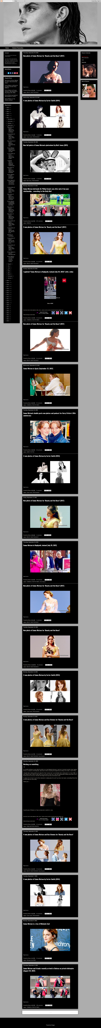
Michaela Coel (30, 960)
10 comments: (39, 869)
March (9, 274)
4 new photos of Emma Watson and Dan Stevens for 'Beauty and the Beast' (48, 834)
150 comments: (39, 1005)
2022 (7, 115)
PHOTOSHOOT (36, 137)
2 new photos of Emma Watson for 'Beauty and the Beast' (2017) (44, 227)
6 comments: (39, 490)
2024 (7, 111)
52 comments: (39, 403)
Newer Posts (26, 1012)
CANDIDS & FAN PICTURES (33, 319)
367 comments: (39, 221)
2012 (7, 296)
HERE (51, 303)
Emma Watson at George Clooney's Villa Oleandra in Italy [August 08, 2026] (11, 91)
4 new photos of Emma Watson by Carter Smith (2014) (41, 100)
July (9, 266)
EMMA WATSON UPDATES (33, 826)
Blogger (53, 1025)
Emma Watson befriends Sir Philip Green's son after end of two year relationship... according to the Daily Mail (46, 190)
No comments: (39, 261)
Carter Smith (29, 137)
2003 (7, 314)
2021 (7, 117)
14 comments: (39, 754)
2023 (7, 113)
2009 (7, 302)
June (9, 268)
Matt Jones (29, 180)
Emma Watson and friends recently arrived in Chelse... (10, 259)
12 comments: (40, 664)
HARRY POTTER (30, 452)
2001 (7, 318)
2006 (7, 308)
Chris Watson (43, 581)
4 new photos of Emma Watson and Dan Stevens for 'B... (11, 240)
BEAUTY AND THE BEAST (33, 92)
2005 (7, 310)
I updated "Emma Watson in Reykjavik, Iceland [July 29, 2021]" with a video (48, 272)
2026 (7, 107)
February (10, 276)
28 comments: (39, 450)
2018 (7, 284)
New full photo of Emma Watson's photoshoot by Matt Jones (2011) (45, 145)
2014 (7, 292)
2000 (7, 320)
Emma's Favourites (17, 48)
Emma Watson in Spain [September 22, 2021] (38, 368)
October (10, 123)
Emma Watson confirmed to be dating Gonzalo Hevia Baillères (11, 86)
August (9, 264)
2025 (7, 109)
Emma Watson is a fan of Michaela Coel (36, 924)
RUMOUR (29, 223)
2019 (7, 282)
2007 (7, 306)
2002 (7, 316)
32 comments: (39, 913)
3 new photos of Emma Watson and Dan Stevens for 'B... (11, 230)
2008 (7, 304)
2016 (7, 288)
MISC (34, 960)
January (10, 278)
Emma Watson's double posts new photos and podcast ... (11, 183)
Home (7, 48)
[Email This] (45, 90)
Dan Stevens (42, 756)
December (10, 119)
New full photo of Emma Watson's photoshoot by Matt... (11, 143)
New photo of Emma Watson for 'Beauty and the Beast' (41, 630)
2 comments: (39, 178)
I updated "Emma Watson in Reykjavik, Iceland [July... (11, 163)
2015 (7, 290)
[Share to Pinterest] (50, 90)
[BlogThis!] (46, 90)
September (10, 125)
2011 (7, 298)
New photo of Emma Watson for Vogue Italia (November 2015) (11, 81)
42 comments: (39, 824)
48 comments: (39, 579)
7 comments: (39, 135)
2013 (7, 294)
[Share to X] (47, 90)
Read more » (26, 87)
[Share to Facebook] (49, 90)
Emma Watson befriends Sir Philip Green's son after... (11, 149)
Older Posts (74, 1012)
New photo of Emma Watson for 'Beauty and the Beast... (10, 129)
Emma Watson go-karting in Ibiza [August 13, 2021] (11, 96)
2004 (7, 312)
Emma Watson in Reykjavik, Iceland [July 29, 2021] (40, 545)
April (9, 272)
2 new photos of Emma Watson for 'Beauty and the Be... (11, 156)
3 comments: (39, 90)
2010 (7, 300)
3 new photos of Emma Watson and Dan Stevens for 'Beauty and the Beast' (48, 719)
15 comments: (39, 317)
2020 (7, 280)
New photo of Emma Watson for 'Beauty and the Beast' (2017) (43, 56)
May (9, 270)
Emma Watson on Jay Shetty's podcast (10, 99)
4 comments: (39, 535)
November (10, 121)
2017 (7, 286)
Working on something (30, 764)
